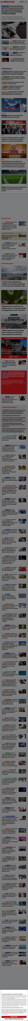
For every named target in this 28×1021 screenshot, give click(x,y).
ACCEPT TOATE (14, 1016)
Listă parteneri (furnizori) (4, 1014)
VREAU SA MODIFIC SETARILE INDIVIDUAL (14, 1018)
